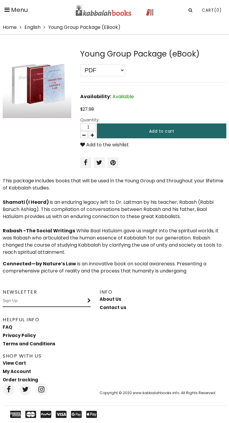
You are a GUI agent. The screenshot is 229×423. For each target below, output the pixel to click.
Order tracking (20, 380)
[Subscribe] (89, 300)
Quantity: (90, 120)
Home (10, 27)
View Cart (14, 363)
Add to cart (161, 131)
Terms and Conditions (29, 344)
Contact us (113, 307)
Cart (212, 10)
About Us (110, 299)
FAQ (7, 327)
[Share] (85, 162)
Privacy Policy (19, 335)
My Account (17, 371)
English (32, 27)
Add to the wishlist (107, 144)
